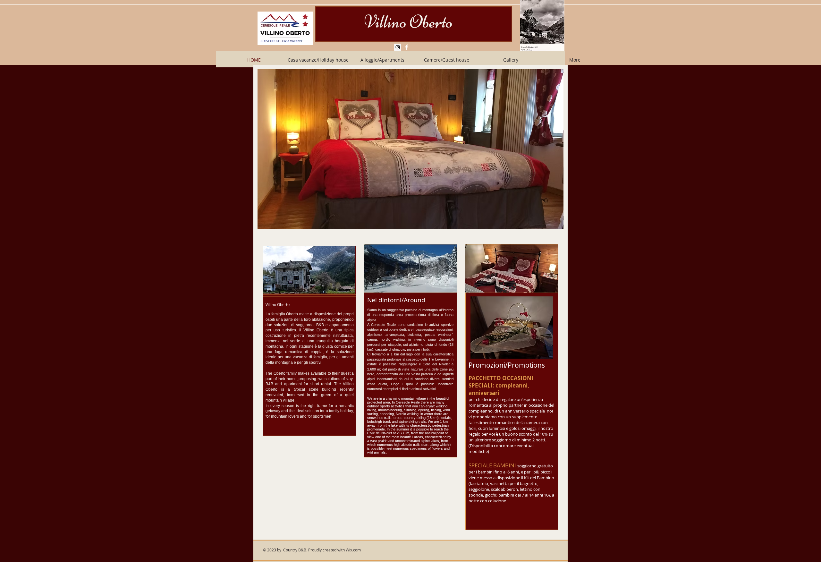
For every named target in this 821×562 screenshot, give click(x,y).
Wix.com (353, 549)
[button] (410, 149)
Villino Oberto (408, 22)
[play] (557, 223)
